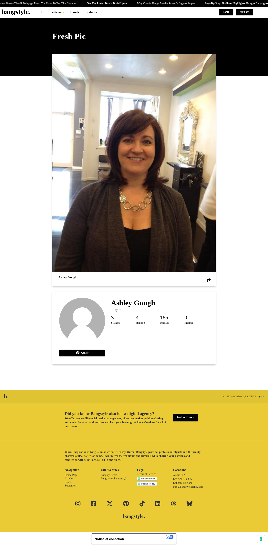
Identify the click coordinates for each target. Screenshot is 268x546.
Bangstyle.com (109, 475)
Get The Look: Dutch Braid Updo (95, 3)
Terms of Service (146, 474)
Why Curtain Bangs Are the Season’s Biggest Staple (154, 3)
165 (164, 317)
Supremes (70, 485)
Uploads (164, 322)
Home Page (71, 475)
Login (226, 11)
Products (91, 12)
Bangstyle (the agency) (113, 478)
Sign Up (244, 11)
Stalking (140, 322)
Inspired (188, 322)
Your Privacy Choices (146, 537)
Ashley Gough (67, 277)
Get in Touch (185, 417)
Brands (74, 12)
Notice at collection (109, 539)
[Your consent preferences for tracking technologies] (261, 539)
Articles (57, 12)
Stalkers (115, 322)
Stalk (83, 353)
